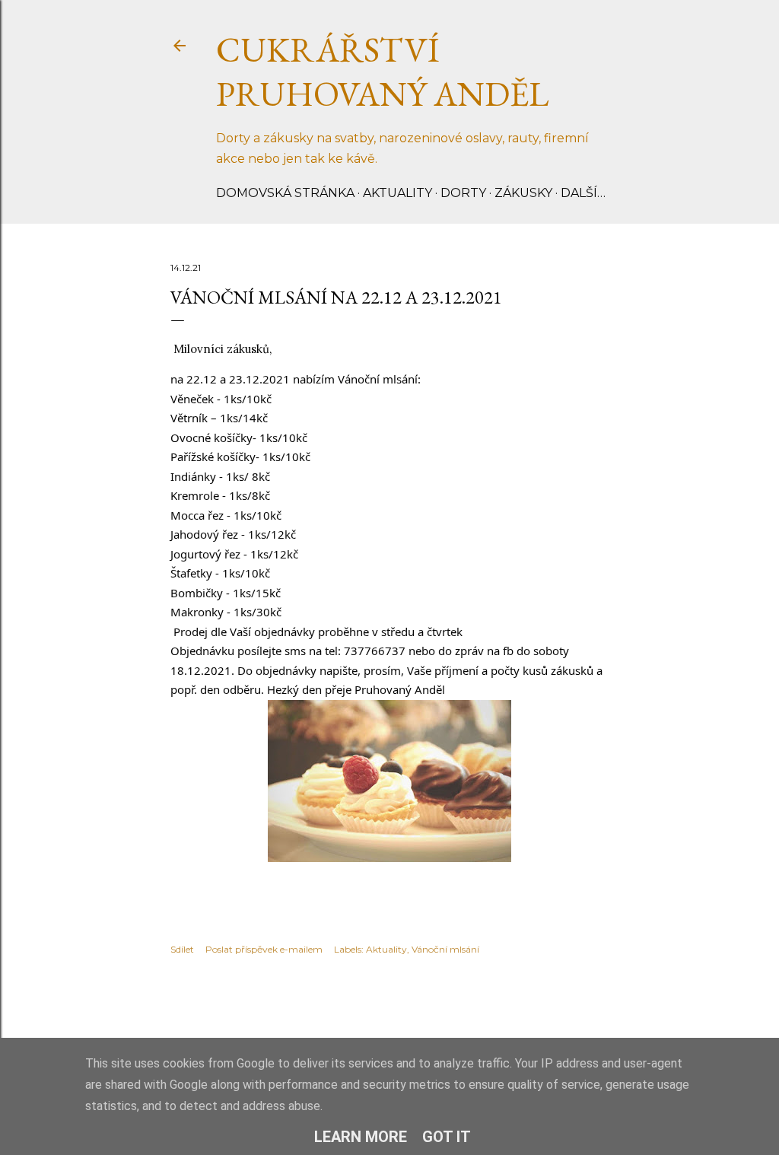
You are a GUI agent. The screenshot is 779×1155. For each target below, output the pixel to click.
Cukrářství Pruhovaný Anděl (382, 71)
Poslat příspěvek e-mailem (264, 949)
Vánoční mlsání (445, 949)
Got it (446, 1137)
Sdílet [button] (182, 949)
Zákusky (523, 193)
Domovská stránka (285, 193)
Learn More (360, 1137)
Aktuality (397, 193)
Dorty (463, 193)
